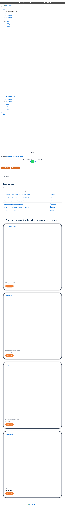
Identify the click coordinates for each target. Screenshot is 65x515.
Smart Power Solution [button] (10, 19)
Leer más (9, 286)
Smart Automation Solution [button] (11, 11)
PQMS (8, 24)
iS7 (6, 156)
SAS (8, 23)
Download (53, 194)
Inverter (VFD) (8, 101)
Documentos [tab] (15, 167)
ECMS (8, 26)
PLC (6, 14)
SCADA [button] (7, 21)
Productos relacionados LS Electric (15, 156)
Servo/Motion (8, 15)
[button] (17, 62)
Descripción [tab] (5, 167)
